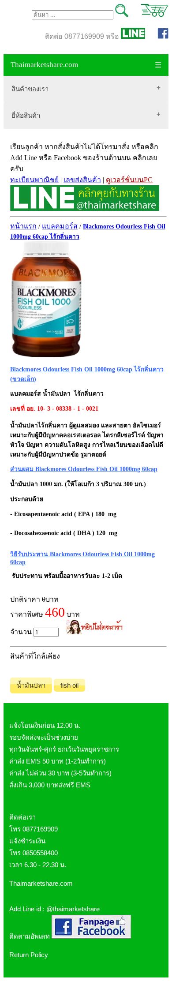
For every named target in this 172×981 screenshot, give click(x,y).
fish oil (69, 685)
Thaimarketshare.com (44, 64)
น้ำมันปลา (31, 685)
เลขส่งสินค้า (82, 179)
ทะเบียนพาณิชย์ (34, 179)
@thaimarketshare (73, 909)
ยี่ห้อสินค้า (25, 115)
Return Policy (28, 955)
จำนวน (22, 632)
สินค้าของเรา (30, 89)
